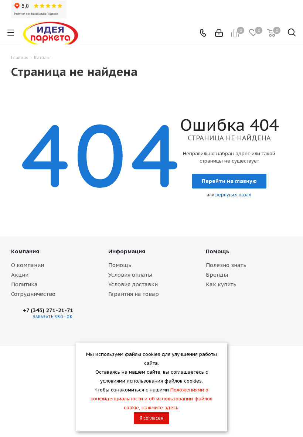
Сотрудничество (33, 293)
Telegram (109, 317)
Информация (126, 251)
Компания (25, 251)
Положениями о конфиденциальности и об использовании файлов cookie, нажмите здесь (151, 399)
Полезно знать (226, 264)
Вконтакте (91, 317)
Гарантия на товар (133, 293)
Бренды (217, 274)
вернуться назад (233, 194)
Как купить (221, 284)
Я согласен (151, 418)
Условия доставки (133, 284)
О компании (27, 264)
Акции (19, 274)
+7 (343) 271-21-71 (48, 310)
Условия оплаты (130, 274)
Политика (24, 284)
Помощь (120, 264)
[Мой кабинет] (219, 32)
